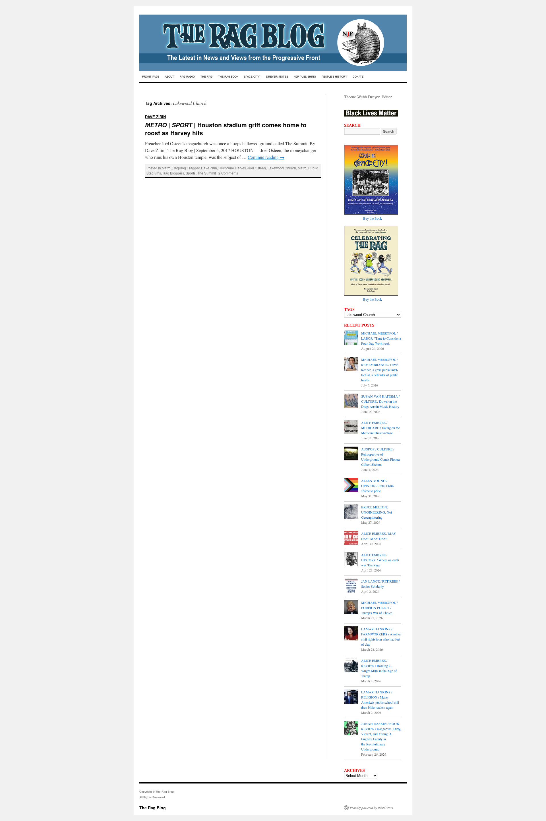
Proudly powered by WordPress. (372, 807)
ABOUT (169, 76)
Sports (191, 173)
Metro (166, 167)
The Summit (206, 173)
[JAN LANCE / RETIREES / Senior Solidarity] (351, 586)
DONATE (358, 76)
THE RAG (206, 76)
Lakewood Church (282, 167)
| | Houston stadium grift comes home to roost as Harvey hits (226, 124)
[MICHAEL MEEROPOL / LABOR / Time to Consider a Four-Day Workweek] (351, 338)
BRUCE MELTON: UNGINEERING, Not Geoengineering (376, 512)
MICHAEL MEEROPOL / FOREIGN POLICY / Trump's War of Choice (379, 607)
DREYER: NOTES (277, 76)
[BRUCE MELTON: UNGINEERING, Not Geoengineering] (351, 512)
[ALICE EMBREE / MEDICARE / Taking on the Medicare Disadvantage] (351, 427)
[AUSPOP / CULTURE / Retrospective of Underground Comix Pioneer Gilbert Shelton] (351, 454)
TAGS (349, 309)
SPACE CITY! (252, 76)
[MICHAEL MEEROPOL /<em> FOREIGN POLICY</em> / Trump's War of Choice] (351, 607)
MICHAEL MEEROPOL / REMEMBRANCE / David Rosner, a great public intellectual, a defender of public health (379, 369)
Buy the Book (372, 218)
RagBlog (179, 167)
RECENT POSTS (359, 325)
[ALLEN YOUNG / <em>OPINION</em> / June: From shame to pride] (351, 485)
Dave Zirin (209, 167)
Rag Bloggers (173, 173)
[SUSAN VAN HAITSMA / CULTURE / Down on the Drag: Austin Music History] (351, 401)
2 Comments (228, 173)
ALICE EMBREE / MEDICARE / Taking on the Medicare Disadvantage (380, 427)
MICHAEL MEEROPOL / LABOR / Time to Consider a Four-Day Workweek (381, 338)
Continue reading (266, 157)
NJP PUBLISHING (305, 76)
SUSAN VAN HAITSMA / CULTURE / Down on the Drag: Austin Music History (380, 401)
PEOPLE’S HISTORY (334, 76)
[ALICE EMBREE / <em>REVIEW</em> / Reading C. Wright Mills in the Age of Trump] (351, 665)
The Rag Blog (152, 807)
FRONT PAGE (150, 76)
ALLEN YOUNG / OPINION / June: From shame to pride (377, 485)
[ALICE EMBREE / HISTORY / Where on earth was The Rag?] (351, 560)
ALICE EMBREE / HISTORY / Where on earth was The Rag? (380, 559)
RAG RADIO (187, 76)
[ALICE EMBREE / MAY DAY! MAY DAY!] (351, 538)
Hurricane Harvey (232, 167)
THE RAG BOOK (228, 76)
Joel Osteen (256, 167)
